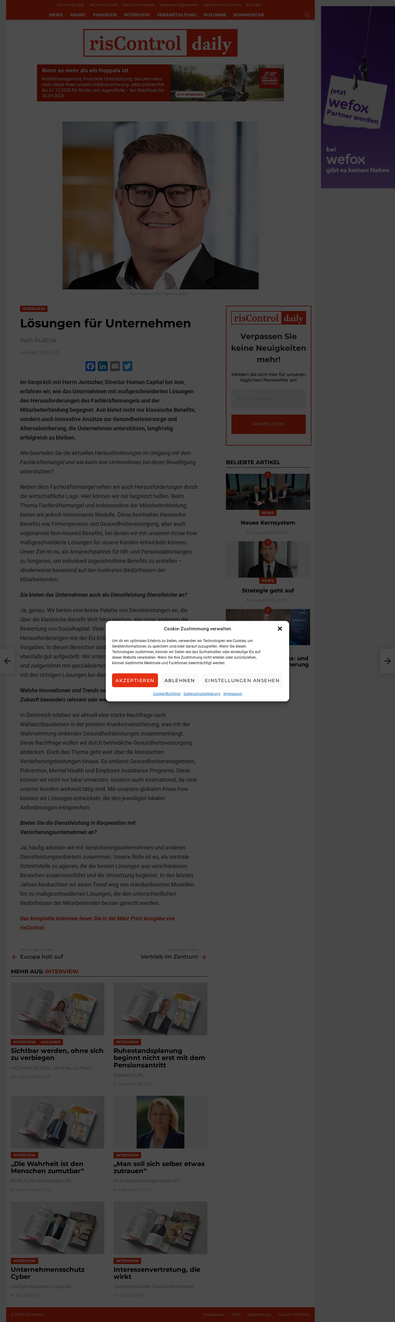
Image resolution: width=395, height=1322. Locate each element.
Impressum (232, 693)
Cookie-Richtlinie (167, 693)
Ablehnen (179, 680)
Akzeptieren (135, 680)
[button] (280, 628)
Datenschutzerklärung (202, 693)
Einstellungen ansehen (242, 680)
